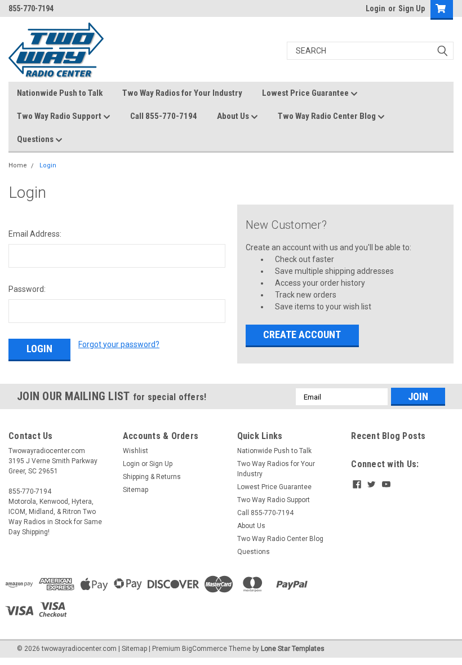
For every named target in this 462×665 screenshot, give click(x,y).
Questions (36, 139)
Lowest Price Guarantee (306, 93)
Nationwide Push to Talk (60, 93)
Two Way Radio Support (60, 116)
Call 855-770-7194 (163, 116)
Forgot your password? (118, 344)
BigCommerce (204, 649)
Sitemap (135, 490)
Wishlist (135, 451)
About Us (234, 116)
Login (375, 8)
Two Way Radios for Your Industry (182, 93)
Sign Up (411, 8)
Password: (27, 289)
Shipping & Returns (152, 477)
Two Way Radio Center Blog (327, 116)
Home (17, 165)
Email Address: (34, 233)
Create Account (302, 334)
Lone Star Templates (293, 649)
